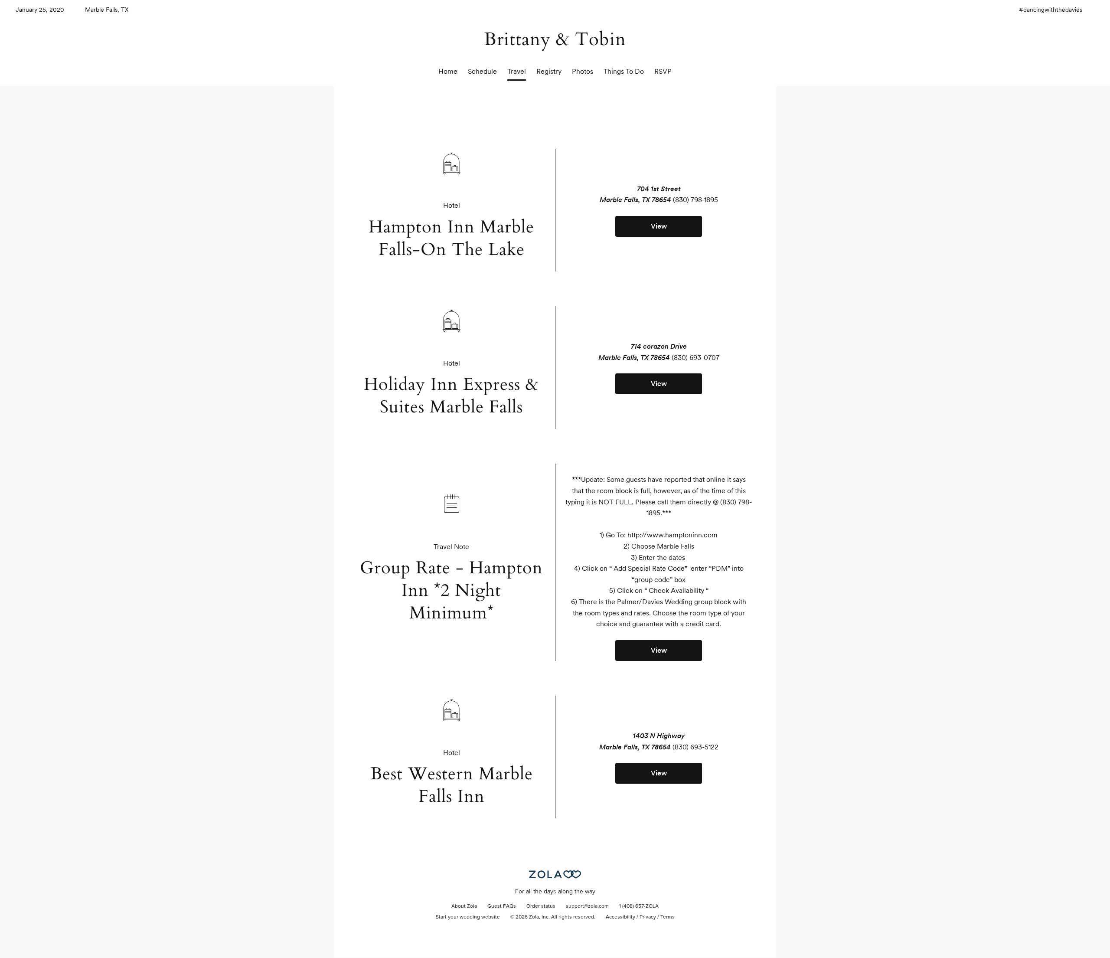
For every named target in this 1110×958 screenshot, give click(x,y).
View (659, 226)
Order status (540, 906)
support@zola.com (587, 906)
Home (447, 71)
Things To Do (624, 71)
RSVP (663, 71)
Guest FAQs (501, 906)
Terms (667, 917)
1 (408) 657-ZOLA (639, 906)
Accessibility (620, 917)
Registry (549, 71)
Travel (516, 71)
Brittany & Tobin (555, 39)
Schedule (482, 71)
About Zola (464, 906)
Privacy (648, 917)
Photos (582, 71)
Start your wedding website (468, 917)
